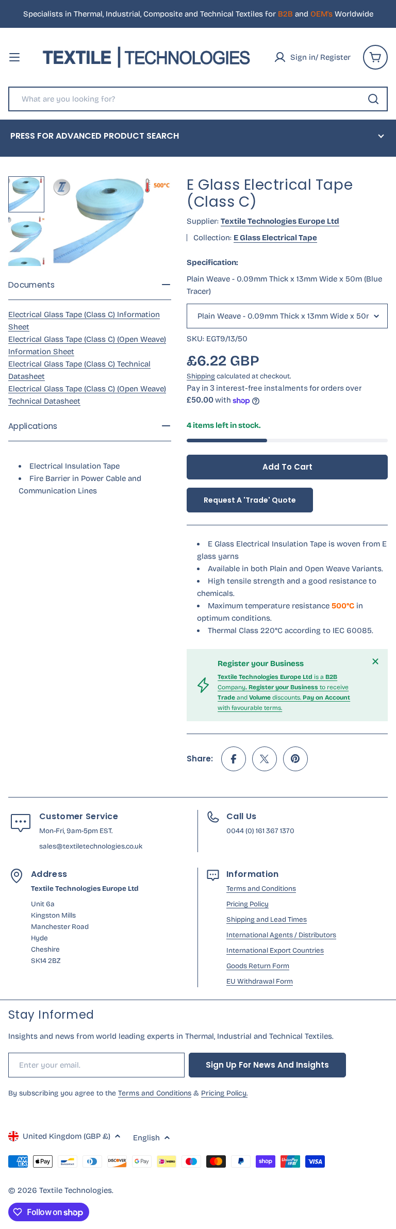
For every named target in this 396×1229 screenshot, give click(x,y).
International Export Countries (275, 950)
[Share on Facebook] (233, 758)
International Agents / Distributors (281, 935)
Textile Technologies (75, 1190)
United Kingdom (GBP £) (66, 1136)
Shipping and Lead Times (266, 919)
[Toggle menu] (14, 57)
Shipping (201, 376)
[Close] (375, 661)
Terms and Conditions (261, 888)
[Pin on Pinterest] (295, 758)
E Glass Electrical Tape (275, 237)
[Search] (373, 99)
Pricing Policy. (224, 1093)
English (146, 1137)
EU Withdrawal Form (259, 981)
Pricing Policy (247, 904)
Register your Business (261, 663)
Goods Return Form (257, 965)
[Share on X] (264, 758)
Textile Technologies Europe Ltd (280, 221)
